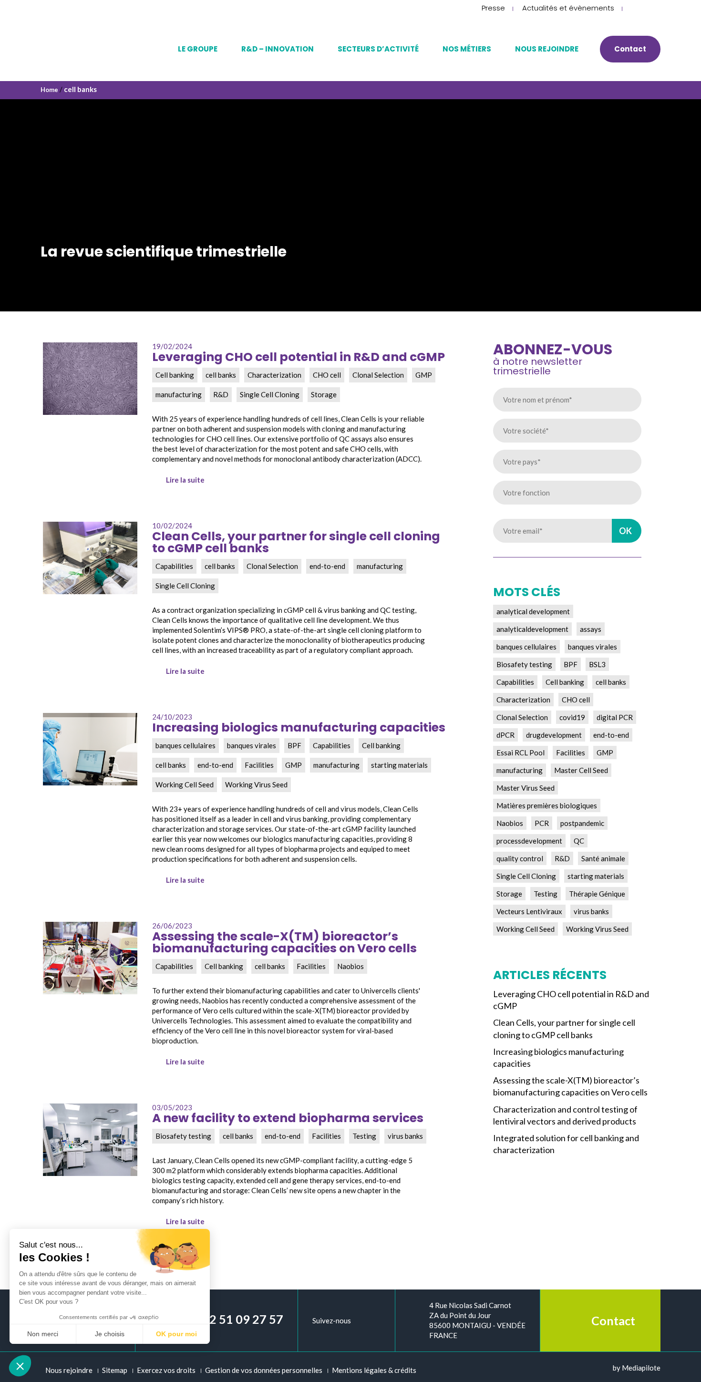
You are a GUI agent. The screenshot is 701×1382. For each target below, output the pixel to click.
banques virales (592, 646)
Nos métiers (467, 49)
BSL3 (597, 664)
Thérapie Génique (597, 893)
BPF (570, 664)
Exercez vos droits (166, 1370)
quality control (519, 858)
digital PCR (615, 717)
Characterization (523, 699)
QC (579, 840)
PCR (542, 823)
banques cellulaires (526, 646)
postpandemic (582, 823)
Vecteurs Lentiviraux (529, 911)
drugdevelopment (554, 735)
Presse (493, 8)
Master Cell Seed (581, 770)
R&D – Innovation (277, 49)
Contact (630, 49)
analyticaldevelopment (532, 629)
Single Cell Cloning (526, 876)
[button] (20, 1365)
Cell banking (565, 682)
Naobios (509, 823)
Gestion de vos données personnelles (263, 1370)
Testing (545, 893)
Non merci (42, 1334)
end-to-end (611, 735)
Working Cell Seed (525, 929)
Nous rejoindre (546, 49)
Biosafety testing (524, 664)
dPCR (505, 735)
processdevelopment (529, 840)
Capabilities (515, 682)
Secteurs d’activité (378, 49)
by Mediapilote (636, 1367)
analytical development (533, 611)
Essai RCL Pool (520, 752)
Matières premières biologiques (546, 805)
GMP (605, 752)
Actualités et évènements (568, 8)
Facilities (570, 752)
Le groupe (197, 49)
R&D (562, 858)
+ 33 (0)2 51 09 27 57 (226, 1319)
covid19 (572, 717)
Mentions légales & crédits (374, 1370)
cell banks (611, 682)
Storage (509, 893)
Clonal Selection (522, 717)
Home (49, 89)
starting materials (595, 876)
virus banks (591, 911)
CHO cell (576, 699)
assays (590, 629)
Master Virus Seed (525, 788)
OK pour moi (176, 1334)
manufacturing (519, 770)
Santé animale (603, 858)
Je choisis (109, 1334)
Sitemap (114, 1370)
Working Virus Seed (597, 929)
